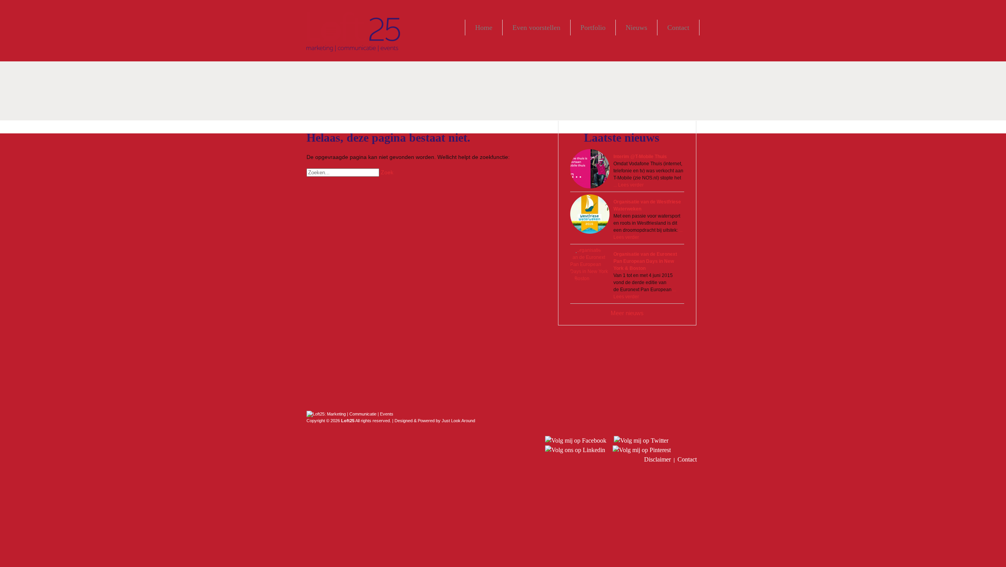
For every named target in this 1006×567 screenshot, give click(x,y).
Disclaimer (657, 459)
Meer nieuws (627, 313)
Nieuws (636, 27)
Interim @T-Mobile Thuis (640, 156)
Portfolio (593, 27)
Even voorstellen (536, 27)
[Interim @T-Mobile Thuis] (589, 168)
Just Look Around (458, 420)
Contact (678, 27)
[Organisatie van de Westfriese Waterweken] (589, 214)
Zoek (387, 172)
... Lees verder (628, 185)
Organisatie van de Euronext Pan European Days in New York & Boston (645, 261)
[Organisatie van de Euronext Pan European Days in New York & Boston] (589, 266)
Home (483, 27)
